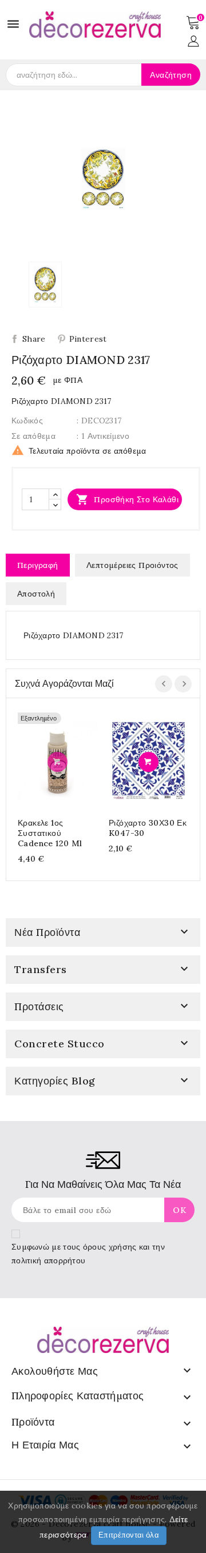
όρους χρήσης (110, 1247)
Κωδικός (27, 420)
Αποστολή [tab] (36, 594)
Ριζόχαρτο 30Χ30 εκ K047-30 (148, 828)
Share (34, 339)
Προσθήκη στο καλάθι (127, 499)
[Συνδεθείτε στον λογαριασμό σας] (193, 40)
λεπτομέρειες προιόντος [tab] (132, 565)
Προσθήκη (57, 762)
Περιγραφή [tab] (37, 565)
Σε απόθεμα (33, 436)
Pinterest (88, 339)
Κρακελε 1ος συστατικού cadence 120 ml (50, 833)
